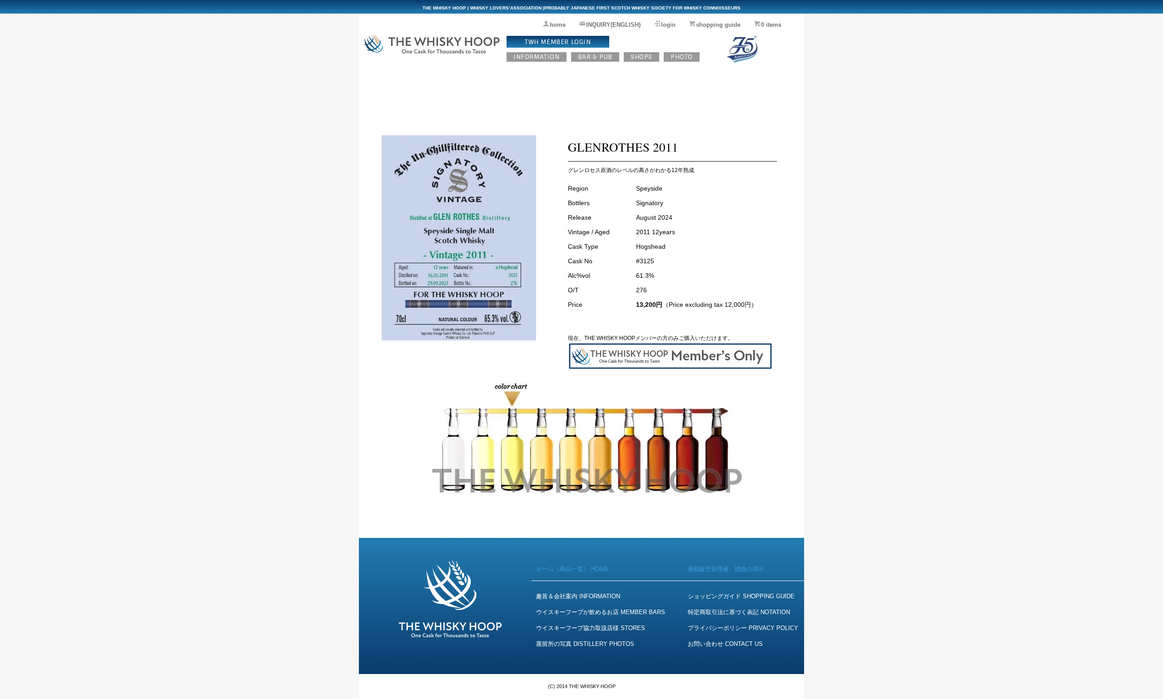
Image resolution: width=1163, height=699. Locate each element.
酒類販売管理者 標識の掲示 (725, 569)
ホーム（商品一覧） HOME (572, 569)
